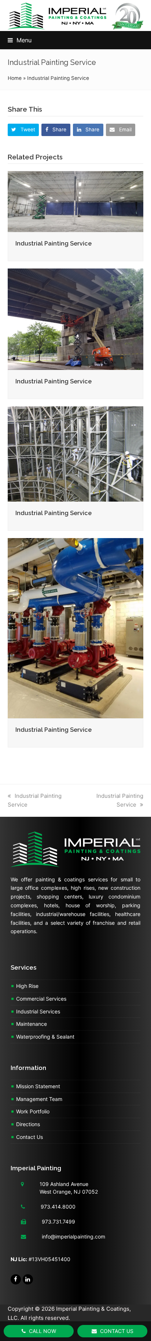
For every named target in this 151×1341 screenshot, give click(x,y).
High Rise (27, 986)
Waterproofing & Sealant (45, 1036)
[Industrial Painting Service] (76, 201)
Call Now (41, 1331)
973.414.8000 (58, 1206)
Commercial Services (41, 999)
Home (15, 78)
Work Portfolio (32, 1111)
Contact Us (29, 1137)
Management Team (39, 1099)
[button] (20, 40)
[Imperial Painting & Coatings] (75, 853)
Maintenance (31, 1024)
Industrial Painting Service (53, 243)
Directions (28, 1124)
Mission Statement (38, 1086)
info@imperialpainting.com (73, 1236)
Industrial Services (38, 1011)
